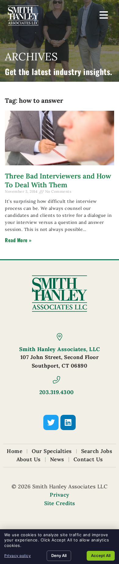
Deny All (59, 555)
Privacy (59, 494)
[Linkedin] (68, 422)
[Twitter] (51, 422)
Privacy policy (17, 555)
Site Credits (59, 503)
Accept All (100, 555)
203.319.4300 (56, 392)
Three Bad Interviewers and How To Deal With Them (58, 180)
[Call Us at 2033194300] (56, 379)
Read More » (18, 240)
